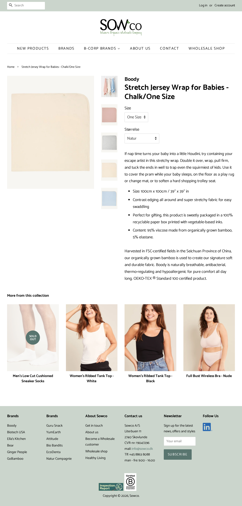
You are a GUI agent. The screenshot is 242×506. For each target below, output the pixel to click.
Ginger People (17, 452)
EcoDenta (53, 452)
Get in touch (94, 426)
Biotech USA (16, 432)
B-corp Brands (100, 48)
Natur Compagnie (59, 459)
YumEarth (53, 432)
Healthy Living (95, 458)
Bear (10, 445)
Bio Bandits (54, 445)
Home (10, 66)
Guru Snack (54, 426)
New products (33, 48)
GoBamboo (15, 459)
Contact (169, 48)
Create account (225, 5)
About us (91, 432)
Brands (66, 48)
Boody (12, 426)
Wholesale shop (207, 48)
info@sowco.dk (142, 449)
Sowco (134, 496)
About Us (140, 48)
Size (128, 108)
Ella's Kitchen (16, 439)
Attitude (52, 439)
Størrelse (132, 129)
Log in (203, 5)
